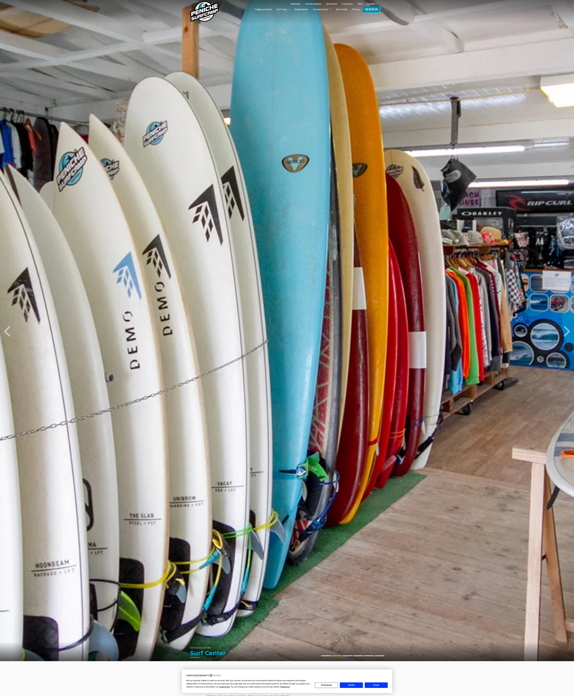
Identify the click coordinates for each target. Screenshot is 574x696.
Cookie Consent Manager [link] (196, 675)
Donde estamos (313, 3)
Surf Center (342, 9)
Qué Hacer (331, 3)
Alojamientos (301, 9)
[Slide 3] (358, 656)
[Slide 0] (326, 656)
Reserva (371, 9)
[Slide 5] (379, 656)
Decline (351, 685)
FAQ (360, 3)
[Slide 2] (347, 656)
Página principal (263, 9)
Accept (376, 685)
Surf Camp (281, 9)
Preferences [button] (285, 687)
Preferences (326, 685)
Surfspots (295, 3)
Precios (356, 9)
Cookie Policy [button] (224, 687)
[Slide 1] (336, 656)
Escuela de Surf (320, 9)
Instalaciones (200, 647)
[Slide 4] (368, 656)
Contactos (347, 3)
